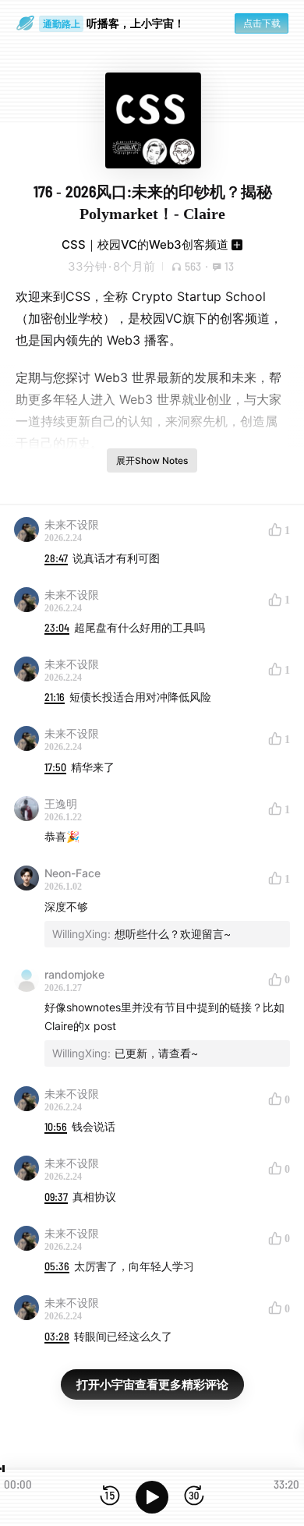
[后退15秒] (110, 1496)
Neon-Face (72, 873)
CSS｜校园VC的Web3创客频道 (145, 244)
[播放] (152, 1497)
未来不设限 (71, 524)
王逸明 (60, 803)
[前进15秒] (194, 1496)
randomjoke (74, 974)
